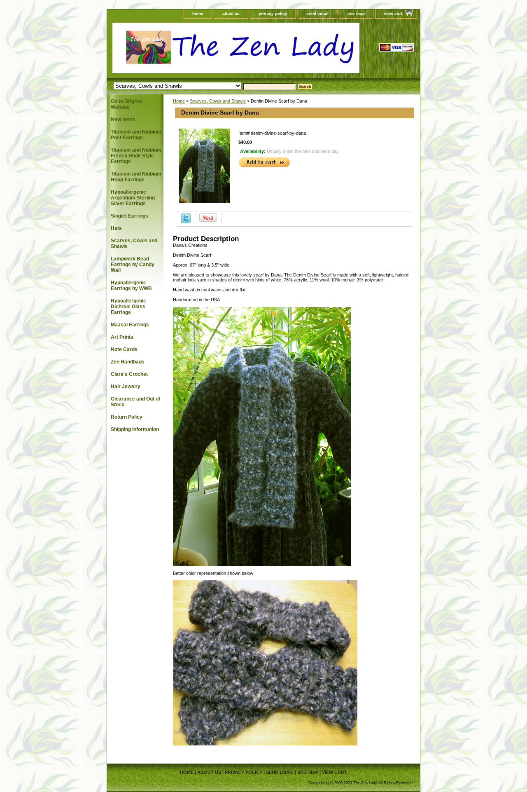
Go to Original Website (126, 104)
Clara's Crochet (129, 374)
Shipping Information (135, 429)
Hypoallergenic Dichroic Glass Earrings (128, 306)
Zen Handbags (128, 362)
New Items (123, 119)
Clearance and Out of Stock (135, 402)
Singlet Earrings (129, 216)
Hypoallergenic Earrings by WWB (131, 285)
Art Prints (122, 337)
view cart (393, 13)
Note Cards (124, 349)
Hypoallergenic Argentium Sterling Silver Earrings (133, 197)
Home (179, 100)
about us (231, 13)
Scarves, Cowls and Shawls (218, 100)
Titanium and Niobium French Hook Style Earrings (136, 155)
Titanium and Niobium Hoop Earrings (136, 177)
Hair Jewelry (125, 386)
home (197, 13)
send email (317, 13)
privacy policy (273, 13)
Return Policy (126, 417)
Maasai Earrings (130, 325)
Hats (116, 228)
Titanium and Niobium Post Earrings (136, 135)
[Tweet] (186, 221)
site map (356, 13)
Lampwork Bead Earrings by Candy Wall (132, 264)
